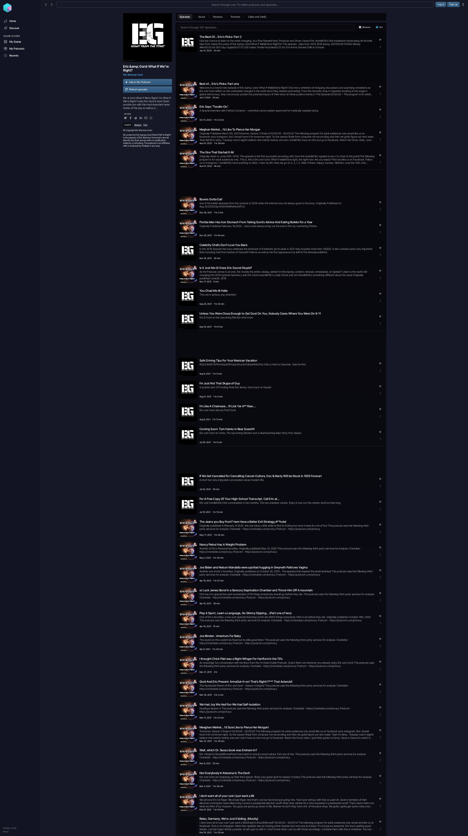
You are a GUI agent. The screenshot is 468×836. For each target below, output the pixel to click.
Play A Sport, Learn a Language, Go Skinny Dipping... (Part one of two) (245, 613)
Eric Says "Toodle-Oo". (214, 106)
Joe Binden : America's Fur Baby (220, 636)
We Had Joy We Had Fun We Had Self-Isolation (230, 704)
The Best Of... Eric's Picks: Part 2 (220, 37)
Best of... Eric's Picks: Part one (219, 84)
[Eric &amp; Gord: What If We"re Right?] (147, 37)
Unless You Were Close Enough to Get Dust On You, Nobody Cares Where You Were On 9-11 (260, 313)
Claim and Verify (257, 16)
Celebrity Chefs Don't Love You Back (223, 245)
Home (12, 20)
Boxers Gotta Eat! (210, 199)
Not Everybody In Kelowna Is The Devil (224, 773)
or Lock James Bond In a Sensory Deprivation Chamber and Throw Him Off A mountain (256, 590)
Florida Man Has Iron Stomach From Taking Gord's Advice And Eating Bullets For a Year (255, 222)
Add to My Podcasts (140, 82)
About (5, 831)
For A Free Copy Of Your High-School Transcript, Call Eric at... (239, 499)
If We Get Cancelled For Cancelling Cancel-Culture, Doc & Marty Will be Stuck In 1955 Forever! (260, 476)
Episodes (185, 16)
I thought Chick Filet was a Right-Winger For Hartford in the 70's (241, 659)
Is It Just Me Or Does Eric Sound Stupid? (225, 268)
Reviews (218, 16)
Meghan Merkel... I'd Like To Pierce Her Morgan (229, 129)
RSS (145, 125)
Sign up (453, 4)
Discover (14, 28)
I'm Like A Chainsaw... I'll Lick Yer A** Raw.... (227, 406)
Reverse (366, 27)
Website (138, 125)
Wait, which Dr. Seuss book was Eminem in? (228, 750)
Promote (235, 16)
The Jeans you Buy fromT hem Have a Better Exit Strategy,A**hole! (242, 521)
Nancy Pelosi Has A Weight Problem (222, 544)
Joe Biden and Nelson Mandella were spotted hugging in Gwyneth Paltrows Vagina (253, 567)
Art (381, 27)
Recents (14, 55)
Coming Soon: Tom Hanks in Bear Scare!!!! (227, 429)
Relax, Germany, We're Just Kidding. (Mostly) (228, 818)
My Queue (15, 41)
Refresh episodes (138, 89)
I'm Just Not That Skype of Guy (219, 383)
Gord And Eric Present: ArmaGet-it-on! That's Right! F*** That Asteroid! (245, 681)
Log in (441, 4)
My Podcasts (16, 48)
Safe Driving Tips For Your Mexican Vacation (228, 360)
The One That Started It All (216, 152)
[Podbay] (7, 11)
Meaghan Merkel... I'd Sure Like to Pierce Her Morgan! (234, 727)
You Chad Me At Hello (213, 290)
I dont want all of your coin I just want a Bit (226, 796)
